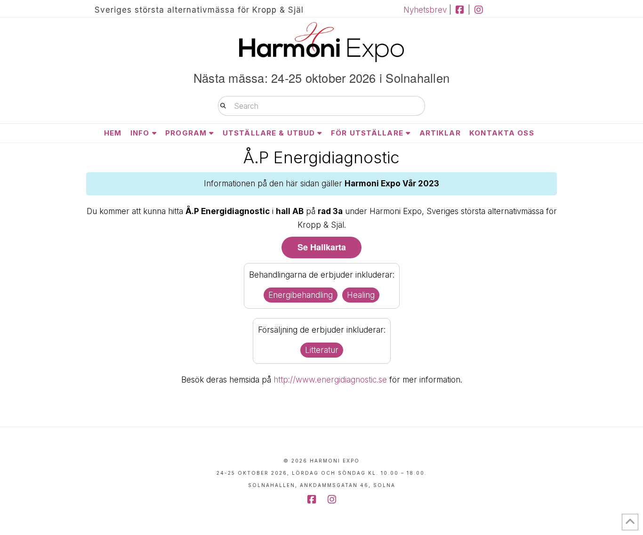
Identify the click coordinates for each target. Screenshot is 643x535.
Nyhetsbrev (425, 10)
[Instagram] (478, 10)
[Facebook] (460, 10)
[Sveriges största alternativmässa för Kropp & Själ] (321, 42)
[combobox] (321, 106)
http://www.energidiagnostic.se (330, 379)
